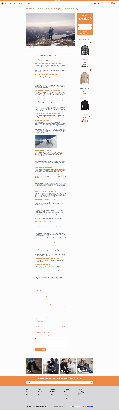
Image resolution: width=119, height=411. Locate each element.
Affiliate (51, 392)
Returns (39, 394)
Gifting (24, 3)
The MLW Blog (66, 394)
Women (10, 3)
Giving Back (52, 395)
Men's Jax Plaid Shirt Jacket (84, 62)
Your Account (40, 391)
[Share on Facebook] (30, 47)
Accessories (28, 395)
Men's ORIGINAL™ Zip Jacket (84, 89)
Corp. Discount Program (54, 391)
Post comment (40, 349)
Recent (37, 326)
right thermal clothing (61, 52)
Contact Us (39, 398)
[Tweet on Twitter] (33, 47)
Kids (14, 3)
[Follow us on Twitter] (81, 33)
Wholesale (51, 394)
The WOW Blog (66, 395)
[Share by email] (35, 47)
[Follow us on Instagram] (83, 33)
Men (6, 3)
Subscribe (85, 28)
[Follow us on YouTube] (86, 33)
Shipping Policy (49, 401)
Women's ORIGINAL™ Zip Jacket (85, 116)
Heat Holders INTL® (67, 398)
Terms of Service (54, 401)
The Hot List (52, 397)
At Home (19, 3)
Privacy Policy (28, 401)
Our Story (65, 391)
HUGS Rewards (40, 395)
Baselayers (27, 392)
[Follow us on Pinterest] (84, 33)
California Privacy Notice (35, 401)
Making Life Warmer (67, 392)
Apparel (27, 394)
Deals (29, 3)
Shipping (39, 392)
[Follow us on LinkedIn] (89, 33)
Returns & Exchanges (42, 401)
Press (65, 397)
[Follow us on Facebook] (80, 33)
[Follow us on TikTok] (87, 33)
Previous (63, 326)
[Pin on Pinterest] (32, 47)
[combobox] (104, 3)
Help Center (39, 397)
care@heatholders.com (82, 399)
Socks (27, 391)
